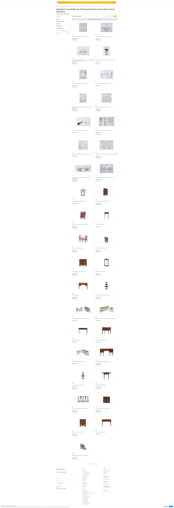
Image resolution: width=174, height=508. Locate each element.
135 (96, 383)
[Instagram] (57, 488)
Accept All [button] (171, 506)
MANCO (83, 490)
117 (96, 199)
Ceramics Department (85, 499)
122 (72, 269)
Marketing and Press (85, 491)
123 (96, 269)
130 (96, 338)
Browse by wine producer (86, 473)
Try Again (113, 2)
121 (96, 246)
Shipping (104, 473)
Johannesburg (105, 476)
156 (72, 430)
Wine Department (84, 500)
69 (72, 105)
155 (96, 406)
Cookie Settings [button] (166, 506)
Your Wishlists (84, 479)
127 (96, 316)
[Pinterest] (64, 488)
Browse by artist (84, 470)
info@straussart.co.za (106, 479)
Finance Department (85, 501)
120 (72, 246)
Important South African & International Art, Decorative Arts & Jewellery (71, 6)
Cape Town (105, 481)
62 (72, 34)
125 (96, 293)
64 (72, 58)
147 (72, 406)
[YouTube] (60, 488)
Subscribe (60, 483)
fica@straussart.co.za (106, 491)
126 (72, 316)
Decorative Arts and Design (86, 496)
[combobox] (58, 474)
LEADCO (83, 487)
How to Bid (104, 474)
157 (96, 430)
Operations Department (85, 504)
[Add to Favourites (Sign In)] (93, 34)
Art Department (84, 495)
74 (72, 152)
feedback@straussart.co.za (107, 487)
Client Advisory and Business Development (88, 492)
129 (72, 338)
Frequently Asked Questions (107, 470)
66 (72, 81)
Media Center (84, 478)
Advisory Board (84, 486)
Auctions (57, 6)
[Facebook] (62, 488)
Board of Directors (85, 485)
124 (72, 293)
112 (72, 199)
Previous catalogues (85, 477)
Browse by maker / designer (86, 474)
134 (72, 383)
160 (72, 453)
